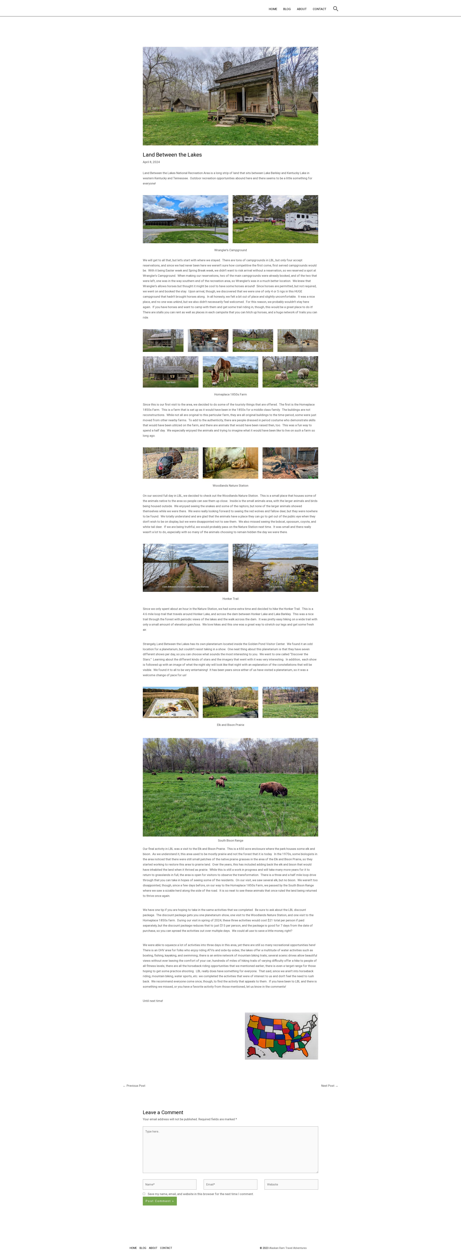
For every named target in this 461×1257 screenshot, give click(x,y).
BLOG (287, 9)
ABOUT (302, 9)
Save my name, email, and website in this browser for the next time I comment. (201, 1194)
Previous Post (134, 1085)
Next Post (329, 1085)
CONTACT (319, 9)
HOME (273, 9)
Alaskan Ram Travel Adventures (288, 1248)
